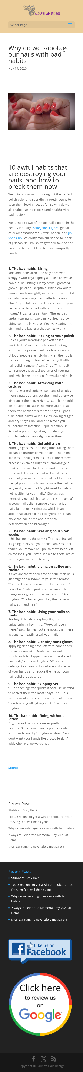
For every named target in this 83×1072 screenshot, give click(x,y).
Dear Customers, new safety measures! (36, 847)
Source (13, 768)
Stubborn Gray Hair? (22, 810)
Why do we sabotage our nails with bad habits (41, 828)
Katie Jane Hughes (46, 228)
